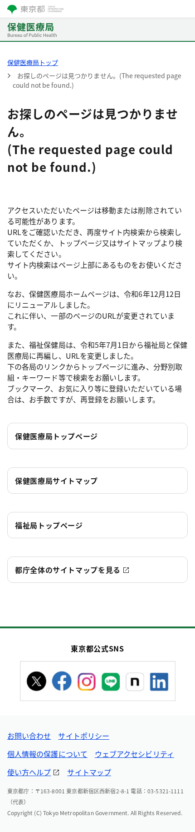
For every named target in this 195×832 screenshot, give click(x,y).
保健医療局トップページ (56, 436)
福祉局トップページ (49, 525)
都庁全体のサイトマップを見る (68, 569)
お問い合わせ (29, 735)
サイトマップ (89, 772)
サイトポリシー (83, 735)
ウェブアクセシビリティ (134, 753)
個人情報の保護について (47, 753)
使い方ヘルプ (29, 772)
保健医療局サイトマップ (56, 480)
